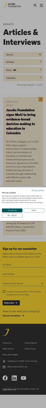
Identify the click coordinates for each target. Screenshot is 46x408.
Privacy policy (38, 190)
